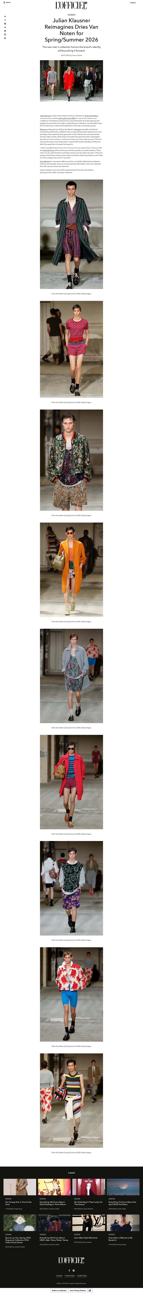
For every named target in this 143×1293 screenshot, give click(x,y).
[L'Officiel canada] (71, 5)
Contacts (59, 1275)
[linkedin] (5, 27)
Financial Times (48, 150)
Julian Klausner (45, 116)
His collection (45, 161)
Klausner (43, 129)
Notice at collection (59, 1290)
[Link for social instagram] (74, 1271)
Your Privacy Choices (78, 1290)
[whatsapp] (5, 35)
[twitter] (5, 31)
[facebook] (5, 20)
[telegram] (5, 38)
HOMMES (71, 15)
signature (77, 129)
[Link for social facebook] (69, 1271)
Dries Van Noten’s (91, 116)
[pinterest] (5, 24)
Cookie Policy (82, 1275)
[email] (5, 17)
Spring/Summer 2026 (67, 118)
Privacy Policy (70, 1275)
